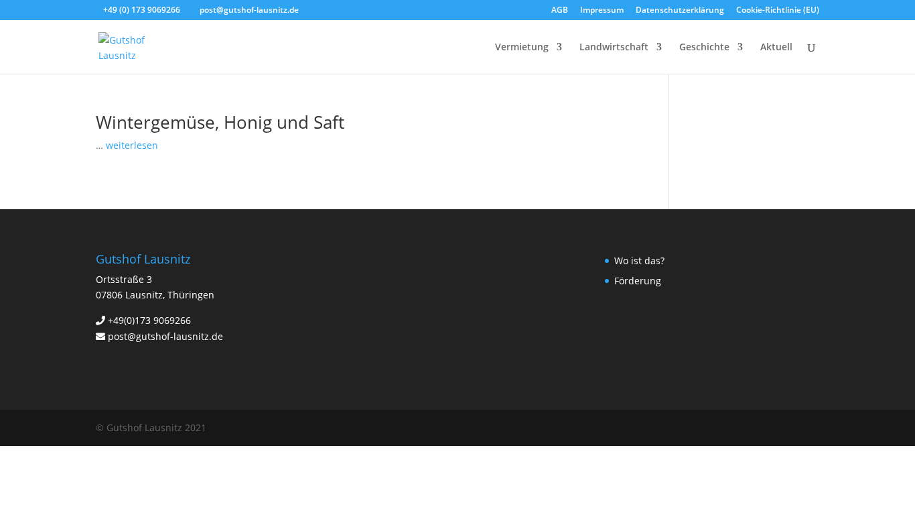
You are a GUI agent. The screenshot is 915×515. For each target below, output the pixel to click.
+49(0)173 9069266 (149, 320)
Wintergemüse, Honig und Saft (220, 122)
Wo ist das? (639, 260)
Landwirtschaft (613, 47)
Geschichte (704, 47)
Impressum (602, 10)
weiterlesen (132, 145)
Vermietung (522, 47)
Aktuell (776, 47)
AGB (559, 10)
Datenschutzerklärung (680, 10)
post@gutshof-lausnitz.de (165, 336)
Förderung (637, 280)
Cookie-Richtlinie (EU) (777, 10)
